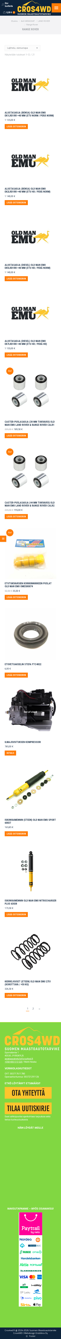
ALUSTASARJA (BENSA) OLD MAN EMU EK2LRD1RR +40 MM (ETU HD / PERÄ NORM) (27, 190)
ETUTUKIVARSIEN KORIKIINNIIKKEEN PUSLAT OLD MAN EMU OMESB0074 (28, 585)
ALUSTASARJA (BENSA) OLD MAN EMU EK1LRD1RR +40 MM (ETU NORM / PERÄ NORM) (29, 114)
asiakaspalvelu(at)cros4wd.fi (19, 1059)
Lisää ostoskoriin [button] (16, 126)
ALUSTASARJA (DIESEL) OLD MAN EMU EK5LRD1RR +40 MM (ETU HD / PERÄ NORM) (27, 266)
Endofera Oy (42, 1333)
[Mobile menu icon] (56, 7)
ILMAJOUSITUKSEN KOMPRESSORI (23, 742)
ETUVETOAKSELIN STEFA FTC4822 (23, 664)
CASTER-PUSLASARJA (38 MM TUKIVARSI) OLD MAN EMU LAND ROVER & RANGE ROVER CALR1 (30, 423)
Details (10, 753)
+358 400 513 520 (13, 1062)
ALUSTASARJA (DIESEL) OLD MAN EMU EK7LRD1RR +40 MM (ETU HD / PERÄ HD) (26, 342)
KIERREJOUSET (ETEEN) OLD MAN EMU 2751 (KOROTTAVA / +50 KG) (28, 983)
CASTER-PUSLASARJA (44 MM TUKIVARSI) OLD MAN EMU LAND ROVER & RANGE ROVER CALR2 (30, 504)
